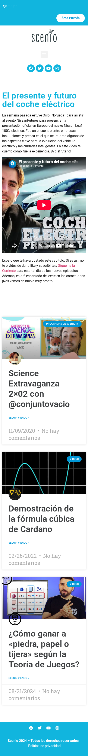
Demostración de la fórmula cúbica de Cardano (41, 519)
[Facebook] (31, 68)
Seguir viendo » (19, 417)
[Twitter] (40, 68)
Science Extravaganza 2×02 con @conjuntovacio (39, 388)
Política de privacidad (44, 746)
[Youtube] (48, 68)
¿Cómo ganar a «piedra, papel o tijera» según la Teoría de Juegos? (44, 649)
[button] (44, 54)
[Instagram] (57, 68)
